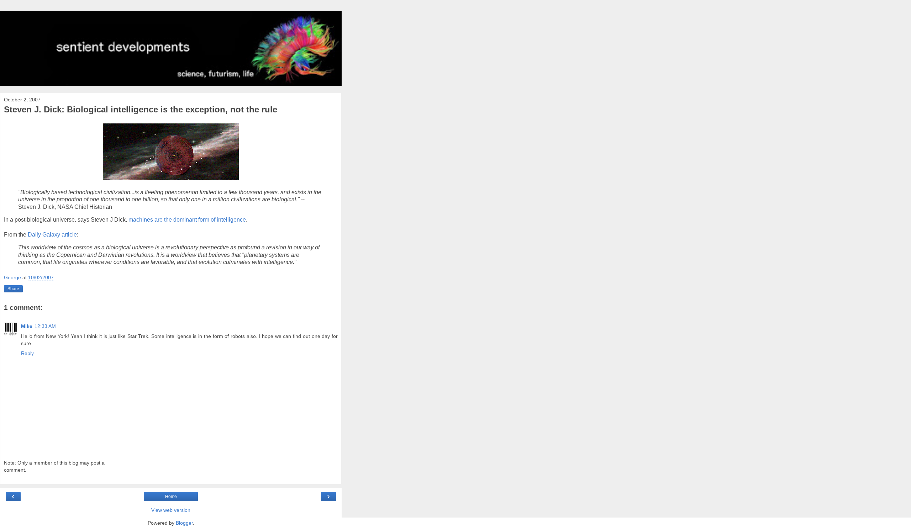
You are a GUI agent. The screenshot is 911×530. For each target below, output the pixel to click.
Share (13, 288)
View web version (170, 510)
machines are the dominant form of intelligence (187, 220)
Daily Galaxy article (52, 235)
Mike (26, 326)
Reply (27, 353)
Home (171, 496)
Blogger (184, 523)
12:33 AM (45, 326)
